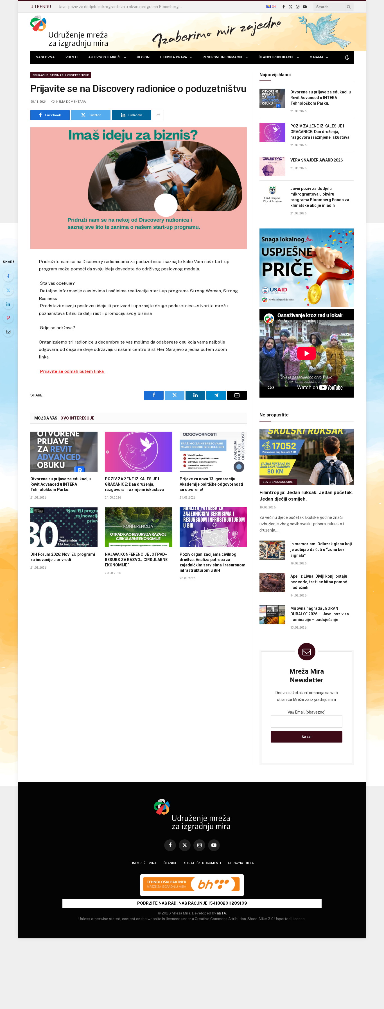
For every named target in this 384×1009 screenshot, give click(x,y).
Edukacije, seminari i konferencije (61, 75)
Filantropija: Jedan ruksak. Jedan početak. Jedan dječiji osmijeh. (306, 496)
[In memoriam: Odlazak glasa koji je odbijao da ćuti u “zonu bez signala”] (272, 550)
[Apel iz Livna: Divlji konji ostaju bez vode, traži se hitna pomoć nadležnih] (272, 582)
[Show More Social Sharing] (158, 115)
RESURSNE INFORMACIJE (223, 57)
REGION (143, 57)
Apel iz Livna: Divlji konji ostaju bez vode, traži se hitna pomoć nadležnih (318, 582)
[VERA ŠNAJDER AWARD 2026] (272, 166)
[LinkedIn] (8, 304)
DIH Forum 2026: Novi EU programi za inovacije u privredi (62, 557)
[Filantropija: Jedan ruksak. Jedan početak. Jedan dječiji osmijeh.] (306, 457)
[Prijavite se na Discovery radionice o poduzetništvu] (138, 188)
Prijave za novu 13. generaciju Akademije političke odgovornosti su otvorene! (211, 484)
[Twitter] (8, 290)
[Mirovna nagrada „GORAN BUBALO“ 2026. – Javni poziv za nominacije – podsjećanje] (272, 614)
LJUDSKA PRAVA (173, 57)
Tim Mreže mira (143, 863)
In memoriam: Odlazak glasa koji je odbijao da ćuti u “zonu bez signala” (321, 549)
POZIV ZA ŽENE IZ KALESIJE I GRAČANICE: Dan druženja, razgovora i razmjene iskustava (134, 484)
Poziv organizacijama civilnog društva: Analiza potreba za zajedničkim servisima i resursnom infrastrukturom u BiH (212, 562)
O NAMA (317, 57)
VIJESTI (71, 57)
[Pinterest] (8, 317)
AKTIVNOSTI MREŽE (104, 57)
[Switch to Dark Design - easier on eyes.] (346, 57)
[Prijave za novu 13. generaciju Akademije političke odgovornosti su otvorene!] (213, 452)
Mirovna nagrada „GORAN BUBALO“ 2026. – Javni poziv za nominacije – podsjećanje (319, 614)
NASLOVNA (45, 57)
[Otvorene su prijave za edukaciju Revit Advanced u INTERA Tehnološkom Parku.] (64, 452)
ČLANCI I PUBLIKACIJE (276, 57)
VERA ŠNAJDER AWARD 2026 (316, 160)
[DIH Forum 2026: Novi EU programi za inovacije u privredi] (64, 527)
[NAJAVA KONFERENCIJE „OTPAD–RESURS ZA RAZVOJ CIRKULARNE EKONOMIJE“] (138, 527)
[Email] (8, 331)
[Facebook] (8, 276)
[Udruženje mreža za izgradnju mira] (69, 32)
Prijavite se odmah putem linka (72, 371)
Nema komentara (71, 102)
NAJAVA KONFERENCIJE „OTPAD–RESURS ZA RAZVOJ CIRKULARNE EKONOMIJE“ (136, 559)
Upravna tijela (241, 863)
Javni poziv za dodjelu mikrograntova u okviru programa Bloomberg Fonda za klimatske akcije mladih (122, 7)
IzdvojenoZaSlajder (278, 481)
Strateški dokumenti (202, 863)
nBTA (221, 913)
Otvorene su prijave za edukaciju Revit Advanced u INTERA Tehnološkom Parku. (60, 484)
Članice (170, 863)
